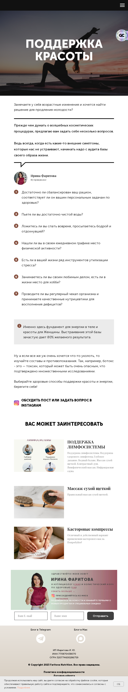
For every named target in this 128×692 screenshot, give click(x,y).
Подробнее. (23, 687)
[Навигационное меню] (122, 5)
